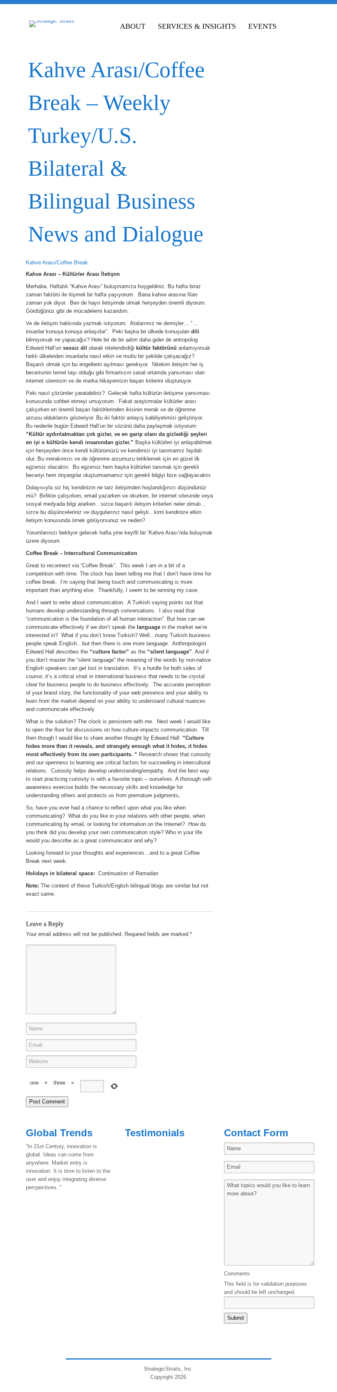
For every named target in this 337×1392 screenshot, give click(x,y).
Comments (237, 1273)
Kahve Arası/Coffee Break (57, 262)
